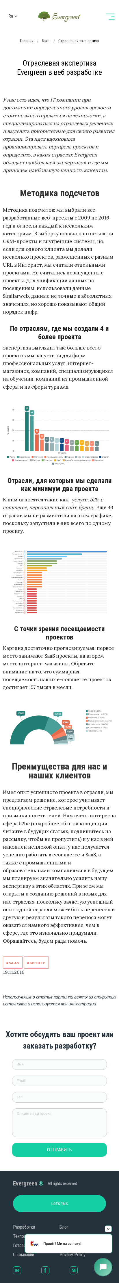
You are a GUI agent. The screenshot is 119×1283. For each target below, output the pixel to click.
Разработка (24, 1227)
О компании (23, 1254)
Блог (64, 1227)
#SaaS (12, 963)
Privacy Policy (72, 1254)
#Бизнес (36, 963)
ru (11, 16)
